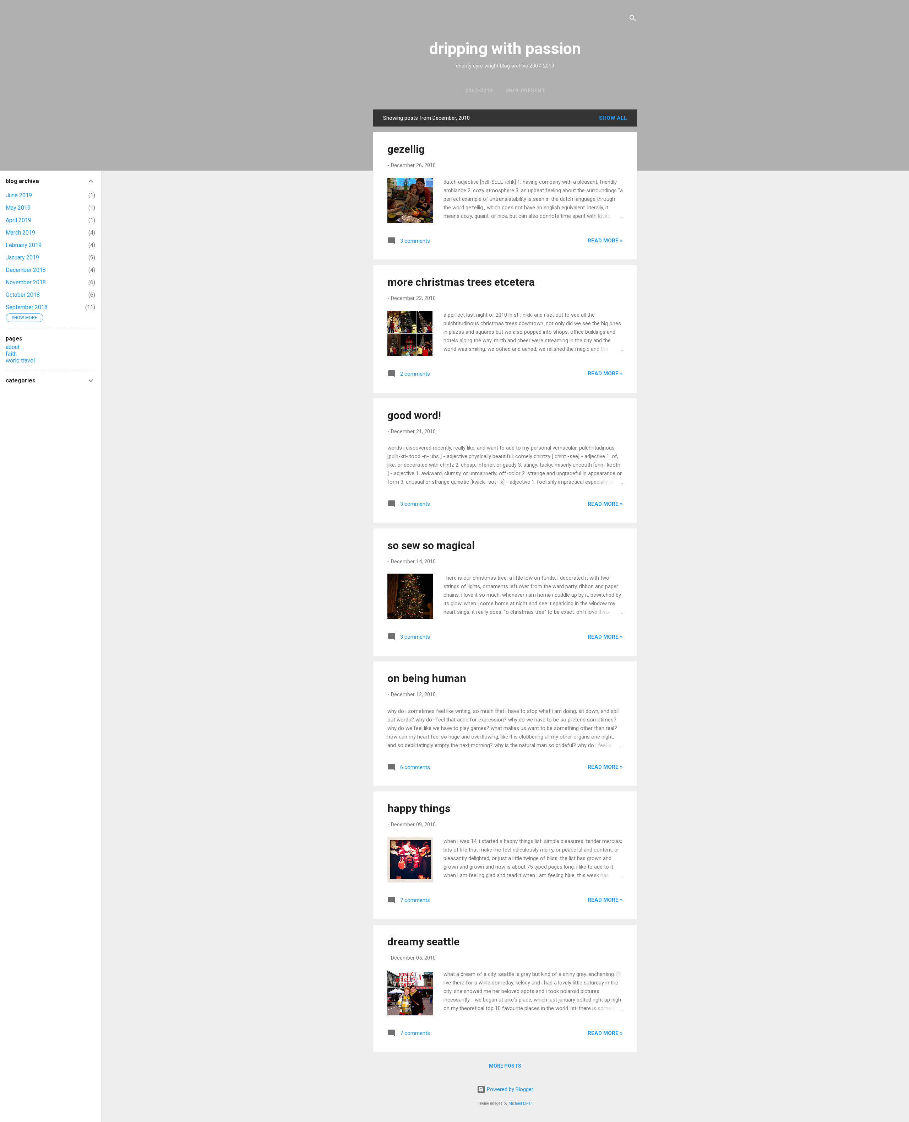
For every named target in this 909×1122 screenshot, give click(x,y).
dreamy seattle (423, 941)
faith (11, 353)
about (13, 347)
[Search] (632, 19)
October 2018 (23, 294)
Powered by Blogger (509, 1089)
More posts (505, 1066)
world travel (20, 360)
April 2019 (18, 220)
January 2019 (22, 257)
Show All (613, 118)
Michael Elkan (520, 1103)
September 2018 (27, 307)
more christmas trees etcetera (461, 282)
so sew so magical (431, 545)
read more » (605, 240)
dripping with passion (505, 48)
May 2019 (18, 207)
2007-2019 (479, 90)
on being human (426, 678)
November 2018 (26, 282)
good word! (414, 415)
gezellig (406, 149)
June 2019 (19, 195)
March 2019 (20, 232)
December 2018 (26, 270)
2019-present (525, 90)
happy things (418, 808)
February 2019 (24, 245)
